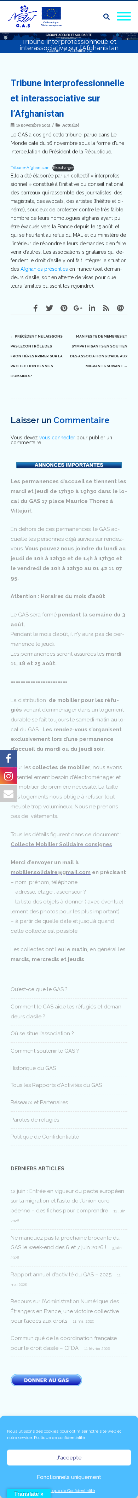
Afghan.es (32, 269)
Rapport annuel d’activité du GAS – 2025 (61, 1274)
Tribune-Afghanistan (30, 167)
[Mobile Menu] (124, 16)
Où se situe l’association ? (42, 1033)
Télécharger (63, 167)
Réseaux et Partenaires (39, 1102)
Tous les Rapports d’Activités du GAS (56, 1085)
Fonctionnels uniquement (69, 1477)
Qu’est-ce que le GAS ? (39, 989)
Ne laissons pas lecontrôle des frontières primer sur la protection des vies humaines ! (37, 356)
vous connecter (57, 437)
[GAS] (37, 17)
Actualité (71, 125)
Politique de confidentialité (59, 1437)
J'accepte (69, 1458)
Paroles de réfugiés (35, 1120)
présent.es (56, 269)
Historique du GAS (33, 1068)
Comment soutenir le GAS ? (45, 1051)
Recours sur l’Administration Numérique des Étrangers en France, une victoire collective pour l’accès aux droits (65, 1311)
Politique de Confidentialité (69, 1490)
